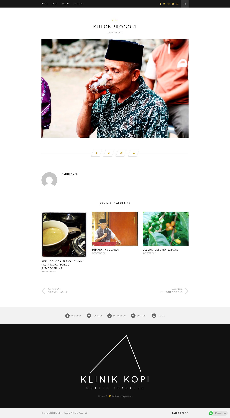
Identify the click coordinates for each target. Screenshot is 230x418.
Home (44, 4)
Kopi (115, 20)
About (65, 4)
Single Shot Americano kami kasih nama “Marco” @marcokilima (62, 265)
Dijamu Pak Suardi (105, 249)
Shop (55, 4)
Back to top (179, 413)
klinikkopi (69, 173)
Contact (79, 4)
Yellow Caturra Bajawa (160, 249)
